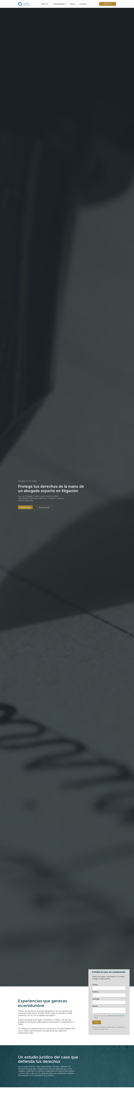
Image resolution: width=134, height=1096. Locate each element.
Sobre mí (44, 4)
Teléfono (95, 992)
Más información (44, 507)
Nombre (95, 985)
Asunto (95, 1006)
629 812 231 (107, 4)
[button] (45, 4)
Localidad (95, 999)
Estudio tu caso (25, 507)
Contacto (82, 4)
